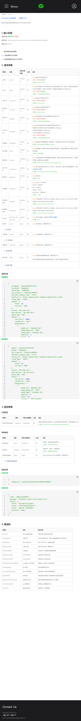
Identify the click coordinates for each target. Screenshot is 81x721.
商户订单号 (39, 169)
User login (75, 6)
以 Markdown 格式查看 (9, 18)
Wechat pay (41, 6)
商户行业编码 (53, 217)
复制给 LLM (23, 18)
